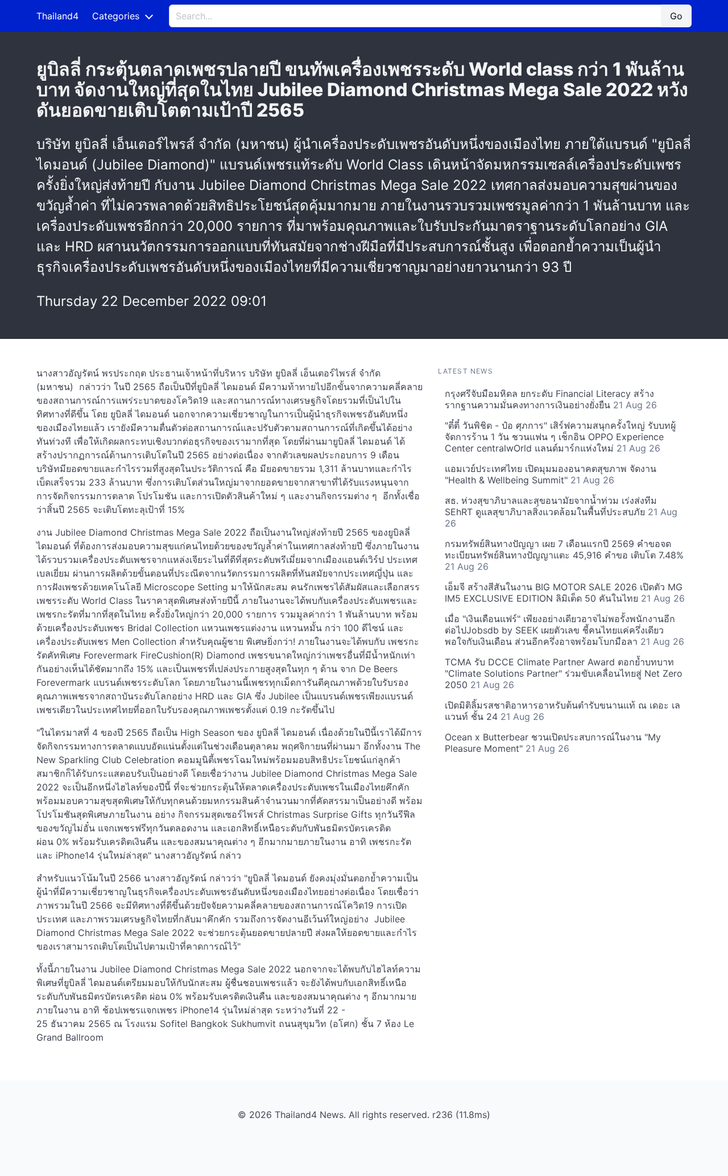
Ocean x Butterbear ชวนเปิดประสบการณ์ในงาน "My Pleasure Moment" (553, 742)
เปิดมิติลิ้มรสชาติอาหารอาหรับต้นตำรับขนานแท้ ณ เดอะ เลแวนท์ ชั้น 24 (562, 710)
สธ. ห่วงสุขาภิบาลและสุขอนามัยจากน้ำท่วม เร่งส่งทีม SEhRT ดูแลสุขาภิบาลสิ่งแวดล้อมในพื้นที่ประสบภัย (561, 512)
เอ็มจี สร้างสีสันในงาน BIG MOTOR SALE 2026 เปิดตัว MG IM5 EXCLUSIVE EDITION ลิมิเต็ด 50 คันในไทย (565, 592)
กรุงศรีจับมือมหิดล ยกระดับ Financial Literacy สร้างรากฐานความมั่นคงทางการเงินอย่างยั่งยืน (551, 399)
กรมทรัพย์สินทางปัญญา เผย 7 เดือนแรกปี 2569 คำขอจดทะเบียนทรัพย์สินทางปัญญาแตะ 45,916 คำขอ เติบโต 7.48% (564, 555)
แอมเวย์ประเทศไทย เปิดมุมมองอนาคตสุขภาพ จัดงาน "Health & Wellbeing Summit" (550, 474)
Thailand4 (57, 16)
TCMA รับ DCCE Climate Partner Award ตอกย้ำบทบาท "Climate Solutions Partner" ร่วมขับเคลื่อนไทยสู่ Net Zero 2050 (563, 673)
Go (676, 16)
